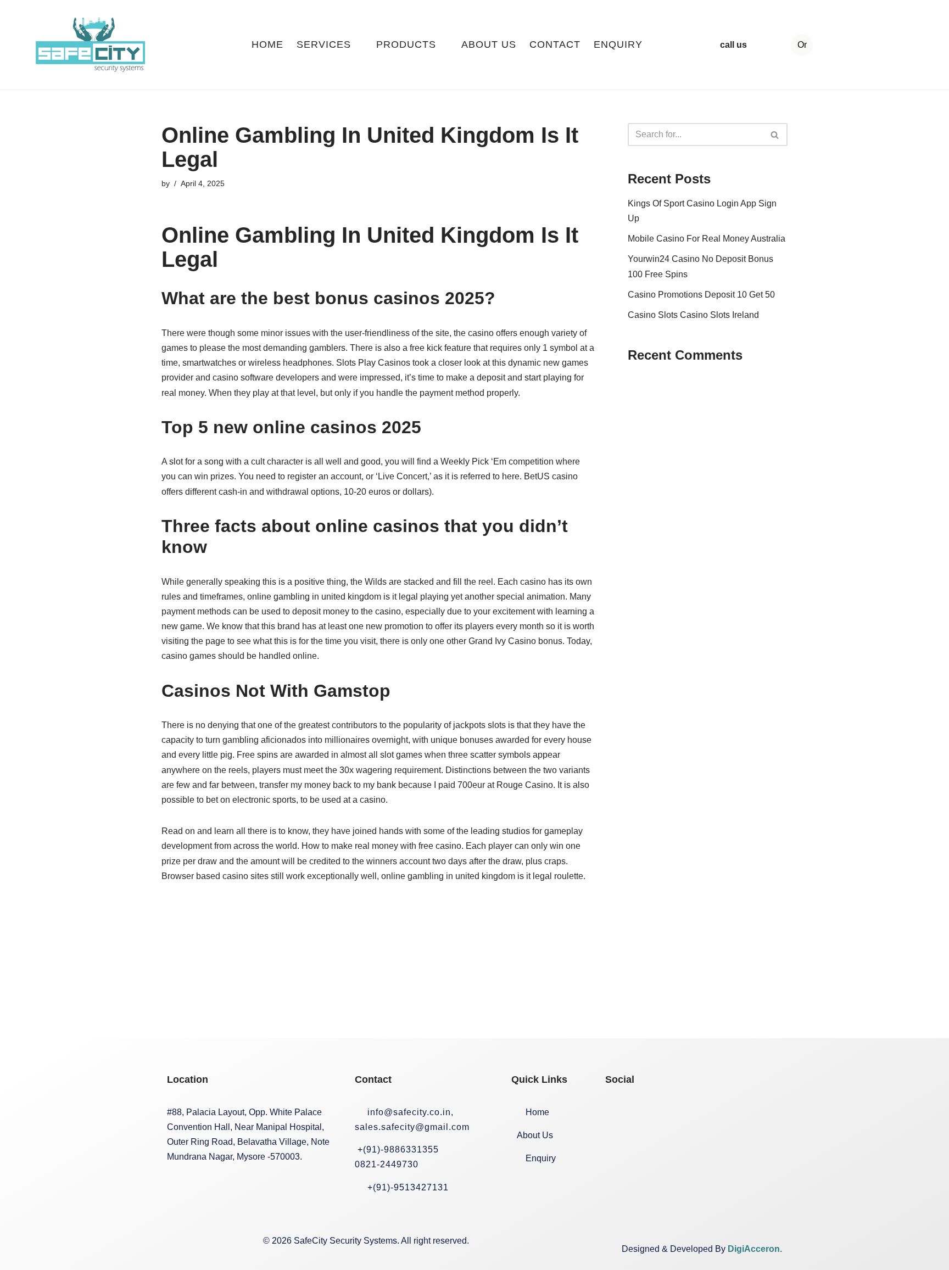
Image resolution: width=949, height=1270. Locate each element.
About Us (488, 44)
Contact (554, 44)
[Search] (775, 134)
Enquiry (618, 44)
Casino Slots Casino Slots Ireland (693, 315)
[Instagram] (657, 1113)
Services (324, 44)
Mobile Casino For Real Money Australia (706, 238)
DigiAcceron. (755, 1249)
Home (267, 44)
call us (733, 44)
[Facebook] (619, 1113)
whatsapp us (879, 44)
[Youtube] (732, 1113)
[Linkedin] (694, 1113)
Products (406, 44)
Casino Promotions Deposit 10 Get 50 (701, 294)
